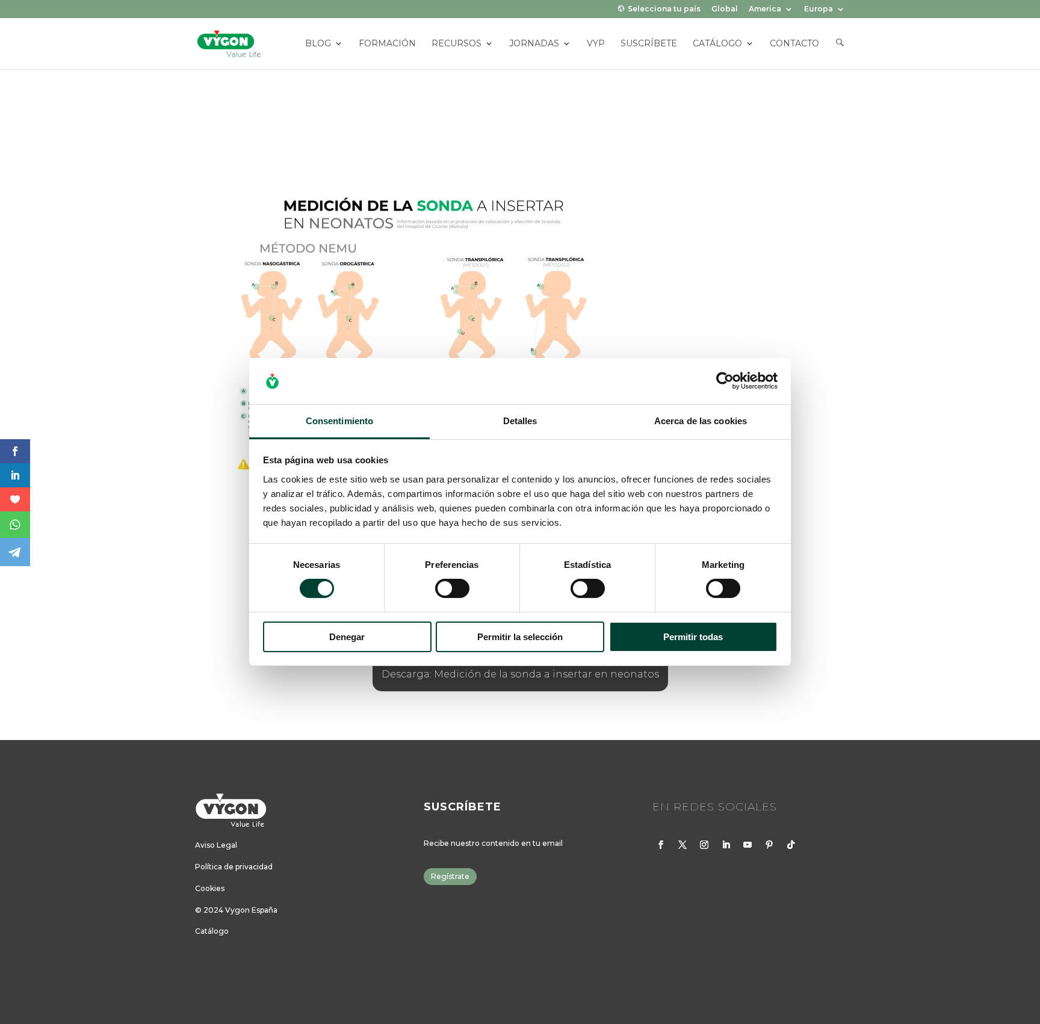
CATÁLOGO (717, 44)
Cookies (209, 888)
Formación (387, 44)
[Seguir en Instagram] (704, 844)
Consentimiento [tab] (339, 421)
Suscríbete (649, 44)
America (765, 9)
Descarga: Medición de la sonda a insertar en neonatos (520, 674)
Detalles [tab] (520, 421)
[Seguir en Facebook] (660, 844)
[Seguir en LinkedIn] (725, 844)
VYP (596, 44)
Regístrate (450, 876)
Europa (818, 9)
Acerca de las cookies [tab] (700, 421)
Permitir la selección (520, 637)
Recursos (456, 44)
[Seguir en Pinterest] (769, 844)
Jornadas (534, 44)
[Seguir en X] (682, 844)
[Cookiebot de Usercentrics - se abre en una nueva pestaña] (725, 381)
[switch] (452, 588)
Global (724, 9)
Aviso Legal (216, 845)
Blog (318, 44)
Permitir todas (693, 637)
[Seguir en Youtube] (747, 844)
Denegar (347, 637)
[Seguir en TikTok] (790, 844)
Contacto (794, 44)
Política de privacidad (234, 866)
